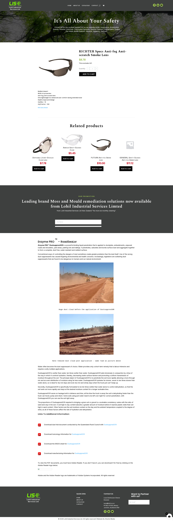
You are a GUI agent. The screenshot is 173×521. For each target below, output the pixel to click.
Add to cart (89, 74)
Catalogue (86, 5)
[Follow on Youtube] (161, 5)
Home (69, 5)
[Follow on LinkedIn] (158, 5)
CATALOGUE (80, 502)
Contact (95, 5)
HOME (78, 498)
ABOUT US (79, 500)
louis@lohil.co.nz (109, 503)
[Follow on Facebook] (154, 5)
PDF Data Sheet (43, 108)
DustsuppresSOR (110, 425)
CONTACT (79, 504)
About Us (76, 5)
